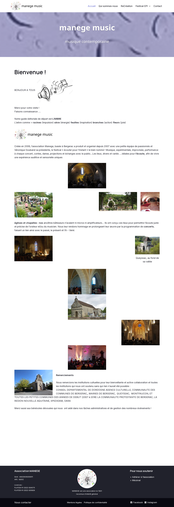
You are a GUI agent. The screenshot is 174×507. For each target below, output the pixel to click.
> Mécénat (135, 480)
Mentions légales (74, 502)
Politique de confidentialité (95, 502)
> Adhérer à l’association (142, 477)
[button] (149, 6)
